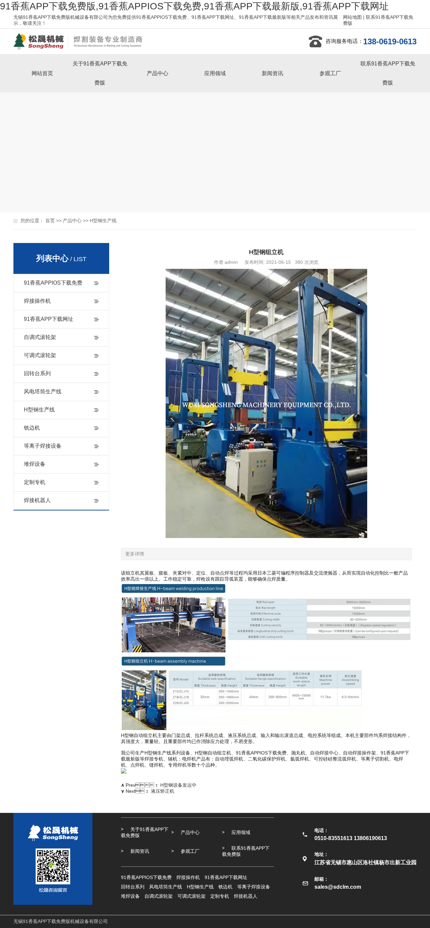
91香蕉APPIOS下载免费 (53, 283)
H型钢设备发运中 (178, 785)
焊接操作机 (37, 301)
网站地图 (352, 17)
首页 (50, 220)
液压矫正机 (162, 791)
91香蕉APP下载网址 (48, 319)
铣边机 (32, 428)
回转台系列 (37, 373)
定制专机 (34, 482)
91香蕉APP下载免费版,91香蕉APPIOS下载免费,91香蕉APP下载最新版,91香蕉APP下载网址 (194, 6)
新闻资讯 (272, 73)
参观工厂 (330, 73)
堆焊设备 (34, 464)
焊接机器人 (37, 500)
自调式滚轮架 (40, 337)
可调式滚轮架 (40, 355)
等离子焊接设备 (42, 446)
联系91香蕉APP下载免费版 (387, 73)
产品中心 (157, 73)
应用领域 (215, 73)
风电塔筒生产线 (42, 391)
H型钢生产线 (103, 220)
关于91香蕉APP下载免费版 (100, 73)
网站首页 (42, 73)
